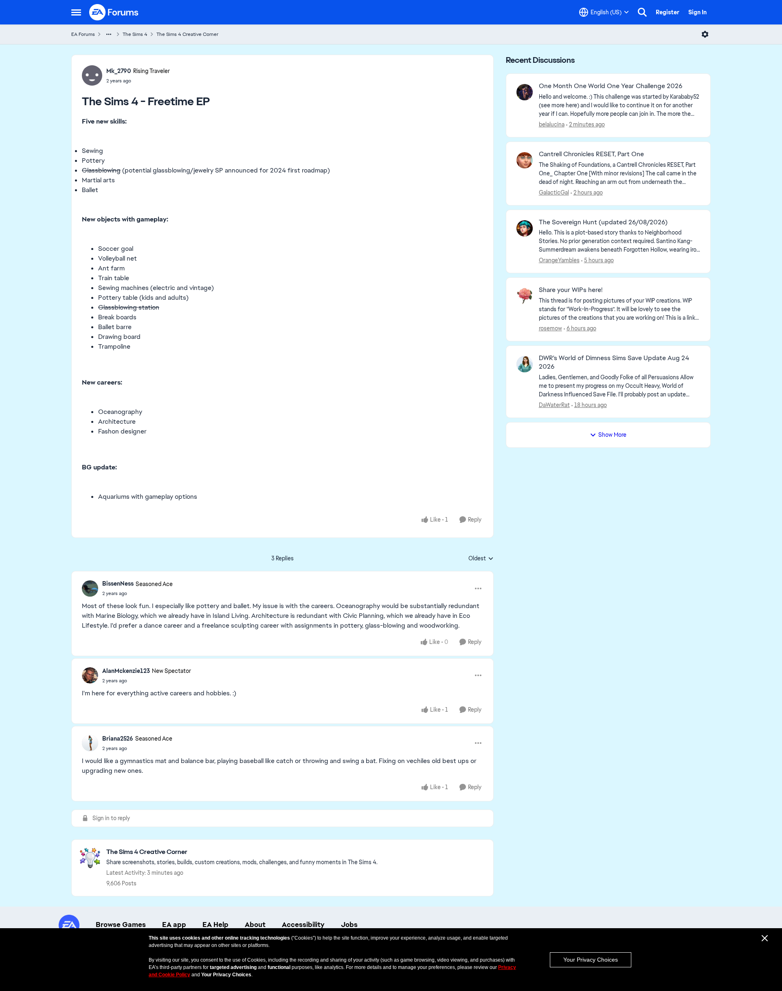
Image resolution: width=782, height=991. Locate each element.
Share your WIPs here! (570, 290)
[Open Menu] (705, 34)
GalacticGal (554, 192)
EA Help (215, 924)
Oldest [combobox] (481, 559)
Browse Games (121, 924)
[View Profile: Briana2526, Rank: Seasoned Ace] (90, 743)
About (255, 924)
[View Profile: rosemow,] (524, 296)
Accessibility (303, 924)
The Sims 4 (135, 34)
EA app (174, 924)
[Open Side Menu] (76, 12)
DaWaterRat (554, 405)
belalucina (552, 124)
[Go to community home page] (114, 12)
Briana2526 (117, 738)
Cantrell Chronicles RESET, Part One (591, 154)
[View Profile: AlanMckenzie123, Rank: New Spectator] (90, 675)
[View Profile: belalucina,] (524, 92)
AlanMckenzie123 (126, 671)
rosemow (550, 328)
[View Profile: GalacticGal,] (524, 160)
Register (667, 12)
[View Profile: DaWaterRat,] (524, 364)
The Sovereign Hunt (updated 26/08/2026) (603, 222)
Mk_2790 (118, 71)
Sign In (697, 12)
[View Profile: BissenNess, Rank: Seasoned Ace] (90, 588)
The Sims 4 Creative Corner (187, 34)
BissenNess (118, 583)
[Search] (642, 12)
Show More (612, 434)
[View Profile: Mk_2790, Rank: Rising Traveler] (92, 75)
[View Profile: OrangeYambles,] (524, 228)
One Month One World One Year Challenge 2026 (610, 86)
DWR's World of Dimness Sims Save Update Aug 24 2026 (614, 362)
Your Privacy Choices (590, 959)
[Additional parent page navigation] (109, 34)
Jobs (349, 924)
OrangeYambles (559, 260)
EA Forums (83, 34)
